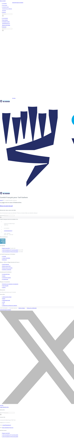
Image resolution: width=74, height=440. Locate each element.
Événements (4, 259)
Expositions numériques (6, 269)
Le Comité (4, 256)
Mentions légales (22, 308)
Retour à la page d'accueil (6, 206)
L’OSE (3, 303)
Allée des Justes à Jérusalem (7, 267)
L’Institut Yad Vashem (6, 258)
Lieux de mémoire (5, 264)
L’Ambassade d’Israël (6, 300)
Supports (4, 287)
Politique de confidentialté (32, 308)
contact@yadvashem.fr (8, 230)
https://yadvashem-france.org (7, 427)
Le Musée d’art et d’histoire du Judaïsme (9, 305)
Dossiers (3, 275)
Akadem (3, 298)
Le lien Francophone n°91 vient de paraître (10, 249)
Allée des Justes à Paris (6, 266)
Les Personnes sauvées (6, 277)
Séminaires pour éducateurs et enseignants (10, 284)
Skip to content (3, 0)
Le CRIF (3, 302)
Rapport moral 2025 (6, 248)
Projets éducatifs (5, 285)
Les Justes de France (6, 274)
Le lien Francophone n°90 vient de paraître (10, 251)
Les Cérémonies (5, 279)
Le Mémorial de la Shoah (6, 296)
